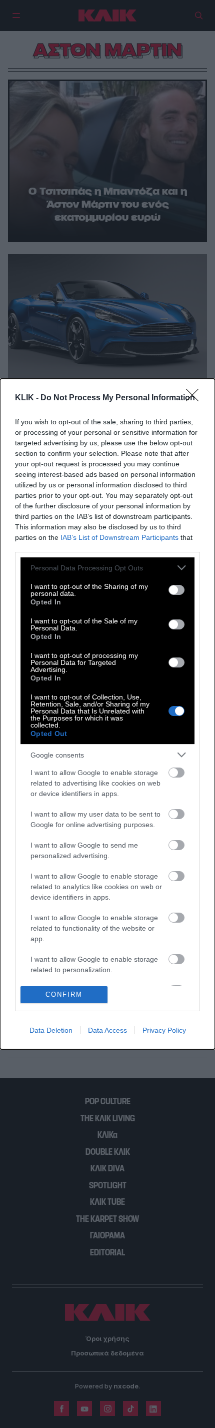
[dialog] (107, 714)
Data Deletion (51, 1030)
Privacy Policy (164, 1030)
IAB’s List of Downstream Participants (119, 537)
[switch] (176, 590)
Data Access (107, 1030)
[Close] (195, 398)
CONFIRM (64, 994)
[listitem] (107, 567)
